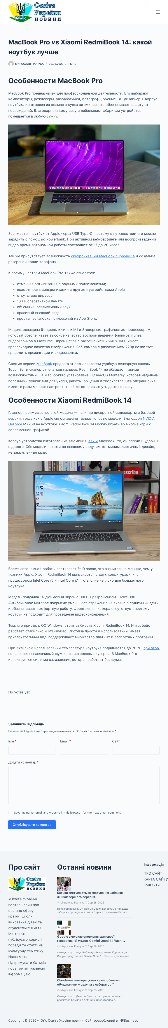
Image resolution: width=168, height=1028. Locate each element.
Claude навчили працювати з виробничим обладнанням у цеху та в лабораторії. (88, 982)
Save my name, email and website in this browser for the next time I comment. (68, 812)
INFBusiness (128, 1020)
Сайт (116, 741)
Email (65, 741)
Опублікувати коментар (32, 825)
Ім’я (12, 741)
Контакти (152, 885)
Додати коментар (23, 762)
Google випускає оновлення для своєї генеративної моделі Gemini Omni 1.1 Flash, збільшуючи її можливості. (89, 941)
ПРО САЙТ (153, 873)
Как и (93, 441)
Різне (72, 63)
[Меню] (158, 12)
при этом (151, 648)
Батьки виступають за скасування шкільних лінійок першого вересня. (90, 895)
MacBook (44, 363)
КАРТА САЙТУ (156, 879)
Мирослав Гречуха (72, 902)
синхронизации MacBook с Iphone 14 (103, 256)
